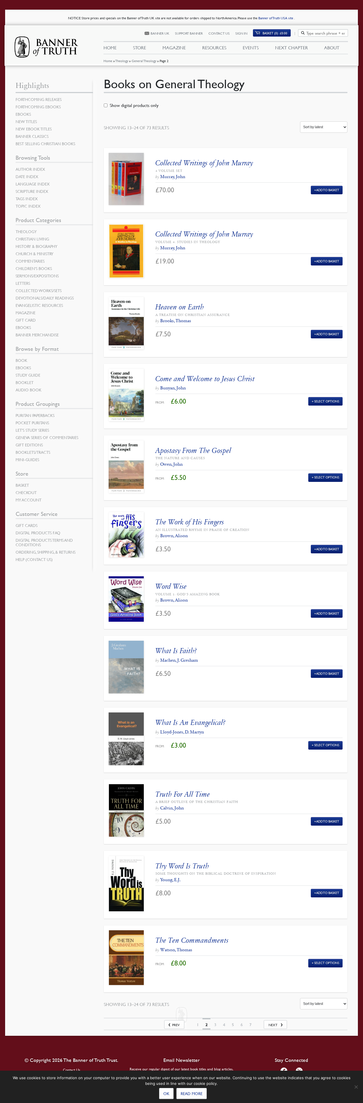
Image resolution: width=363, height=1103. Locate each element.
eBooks (23, 114)
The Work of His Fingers (189, 522)
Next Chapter (291, 47)
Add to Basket (327, 190)
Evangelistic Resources (39, 305)
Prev (176, 1025)
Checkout (26, 492)
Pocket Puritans (32, 422)
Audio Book (28, 389)
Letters (23, 283)
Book (21, 360)
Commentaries (30, 261)
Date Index (27, 176)
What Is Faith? (176, 650)
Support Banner (189, 33)
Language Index (33, 184)
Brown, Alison (174, 535)
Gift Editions (29, 444)
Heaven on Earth (179, 307)
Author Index (30, 169)
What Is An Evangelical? (190, 722)
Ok (166, 1093)
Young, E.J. (170, 879)
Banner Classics (32, 136)
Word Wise (171, 586)
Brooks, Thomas (175, 320)
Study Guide (28, 375)
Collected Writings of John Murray (204, 163)
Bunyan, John (173, 388)
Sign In (241, 33)
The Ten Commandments (192, 940)
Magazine (174, 47)
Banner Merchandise (37, 334)
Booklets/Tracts (33, 452)
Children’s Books (34, 268)
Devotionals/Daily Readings (45, 298)
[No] (356, 1087)
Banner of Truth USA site (276, 18)
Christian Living (32, 239)
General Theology (144, 61)
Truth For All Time (182, 794)
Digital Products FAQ (38, 532)
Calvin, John (172, 808)
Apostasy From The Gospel (193, 450)
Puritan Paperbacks (35, 415)
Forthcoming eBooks (38, 106)
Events (251, 47)
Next (273, 1025)
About (331, 47)
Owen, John (171, 464)
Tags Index (27, 198)
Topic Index (28, 206)
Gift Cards (26, 525)
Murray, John (172, 176)
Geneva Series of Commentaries (47, 437)
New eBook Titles (34, 128)
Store (139, 47)
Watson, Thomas (176, 949)
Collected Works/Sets (39, 290)
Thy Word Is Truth (182, 866)
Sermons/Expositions (37, 275)
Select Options (326, 401)
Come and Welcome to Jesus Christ (205, 378)
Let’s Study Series (32, 430)
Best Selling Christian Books (45, 143)
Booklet (24, 382)
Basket (22, 485)
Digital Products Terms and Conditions (44, 542)
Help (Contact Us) (34, 559)
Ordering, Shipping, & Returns (45, 552)
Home (108, 61)
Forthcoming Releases (39, 99)
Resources (214, 47)
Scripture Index (32, 191)
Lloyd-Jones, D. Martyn (182, 732)
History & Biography (36, 246)
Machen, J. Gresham (179, 660)
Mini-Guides (27, 459)
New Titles (26, 121)
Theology (121, 61)
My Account (28, 499)
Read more (191, 1093)
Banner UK (160, 33)
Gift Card (26, 320)
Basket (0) (275, 33)
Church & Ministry (34, 253)
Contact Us (219, 33)
